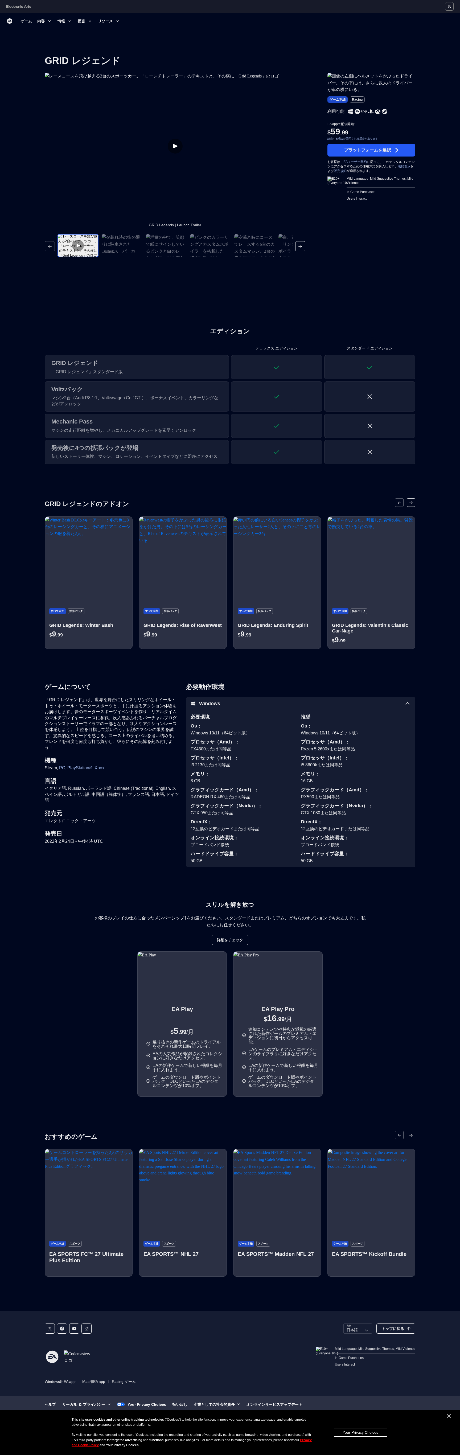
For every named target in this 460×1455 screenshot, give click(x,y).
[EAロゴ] (9, 21)
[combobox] (357, 1329)
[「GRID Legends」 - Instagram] (86, 1329)
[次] (300, 246)
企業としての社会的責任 (214, 1404)
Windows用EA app (60, 1381)
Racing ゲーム (124, 1381)
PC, (63, 768)
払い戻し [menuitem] (179, 1404)
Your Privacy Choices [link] (147, 1404)
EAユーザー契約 (355, 162)
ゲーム (26, 21)
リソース (105, 21)
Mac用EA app (93, 1381)
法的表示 (404, 166)
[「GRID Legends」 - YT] (74, 1329)
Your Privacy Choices (360, 1432)
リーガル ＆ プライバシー (83, 1404)
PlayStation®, (81, 768)
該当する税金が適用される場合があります (352, 138)
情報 (61, 21)
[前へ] (50, 246)
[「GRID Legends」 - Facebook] (62, 1329)
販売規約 (340, 171)
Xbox (99, 768)
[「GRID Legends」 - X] (50, 1329)
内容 (41, 21)
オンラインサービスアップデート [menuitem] (274, 1404)
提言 (81, 21)
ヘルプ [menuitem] (50, 1404)
